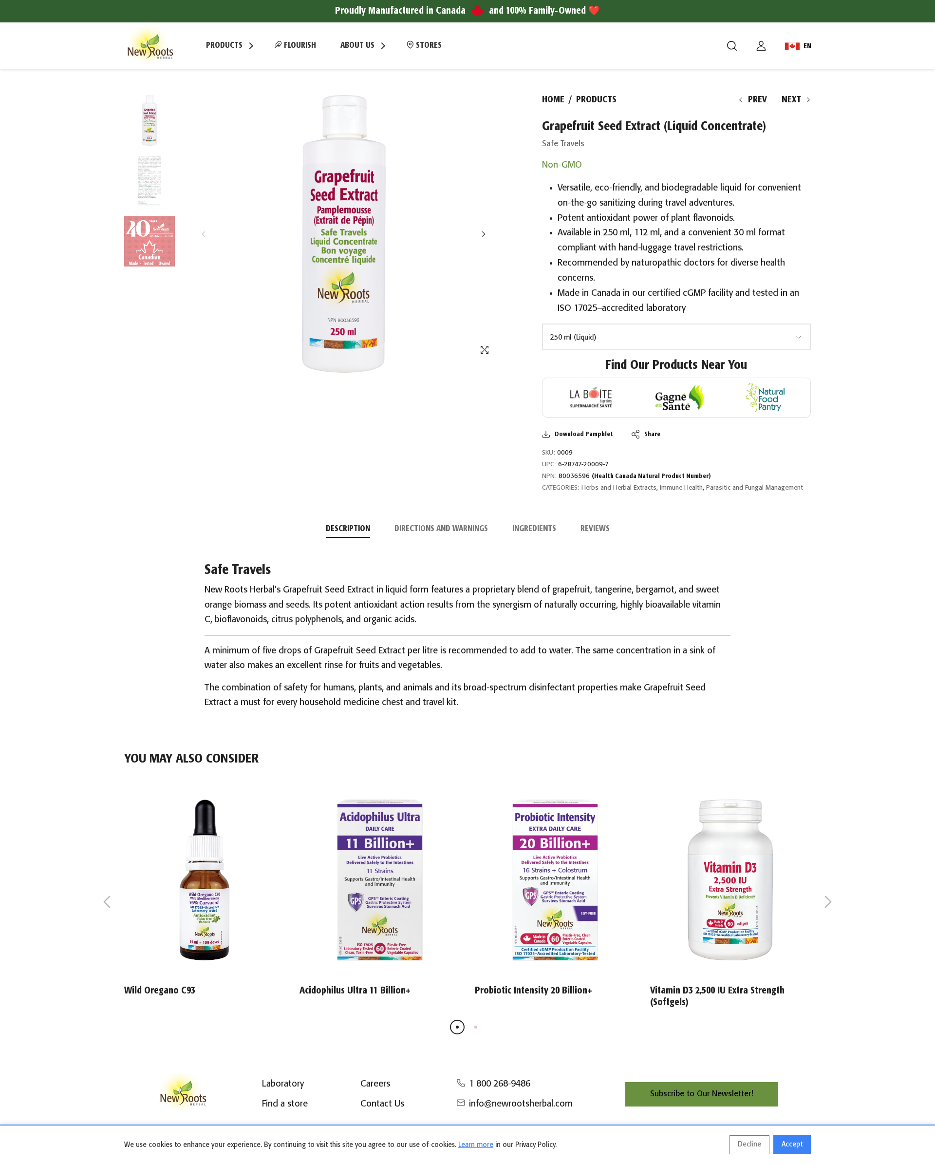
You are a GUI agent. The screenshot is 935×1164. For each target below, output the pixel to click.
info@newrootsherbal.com (521, 1104)
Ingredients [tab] (534, 529)
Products (596, 99)
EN (807, 46)
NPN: (549, 476)
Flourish (299, 45)
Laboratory (283, 1084)
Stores (428, 45)
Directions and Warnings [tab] (441, 529)
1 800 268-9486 (499, 1084)
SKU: (548, 453)
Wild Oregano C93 (159, 990)
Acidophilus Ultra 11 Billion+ (355, 990)
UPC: (549, 464)
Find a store (285, 1104)
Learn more (475, 1145)
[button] (483, 234)
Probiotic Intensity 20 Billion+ (533, 990)
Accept (792, 1144)
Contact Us (382, 1104)
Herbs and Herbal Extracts (618, 488)
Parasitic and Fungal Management (754, 488)
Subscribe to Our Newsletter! (701, 1094)
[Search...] (732, 46)
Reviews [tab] (595, 529)
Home (553, 99)
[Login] (761, 46)
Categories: (561, 488)
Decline (749, 1144)
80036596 (635, 476)
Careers (375, 1084)
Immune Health (681, 488)
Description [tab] (348, 529)
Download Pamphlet (584, 434)
